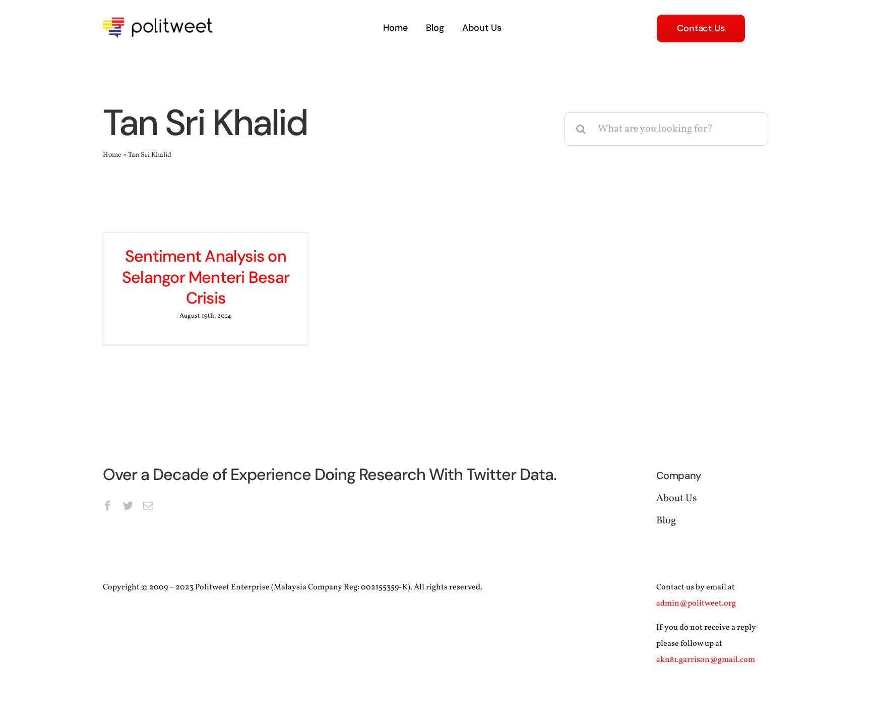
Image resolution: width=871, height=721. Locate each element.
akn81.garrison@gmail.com (705, 660)
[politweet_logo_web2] (161, 16)
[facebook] (108, 506)
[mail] (148, 506)
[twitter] (128, 506)
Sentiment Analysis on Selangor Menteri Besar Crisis (205, 277)
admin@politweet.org (696, 603)
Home (112, 155)
